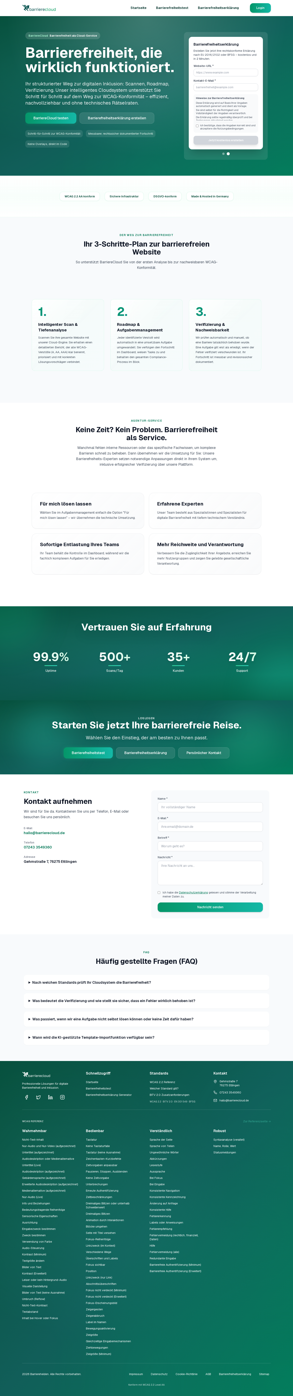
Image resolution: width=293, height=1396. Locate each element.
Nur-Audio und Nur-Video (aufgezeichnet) (49, 1146)
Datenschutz (159, 1374)
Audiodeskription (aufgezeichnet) (43, 1171)
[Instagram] (62, 1097)
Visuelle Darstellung (34, 1286)
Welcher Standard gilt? (164, 1088)
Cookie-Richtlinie (187, 1374)
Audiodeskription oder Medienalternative (48, 1159)
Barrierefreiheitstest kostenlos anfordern (226, 146)
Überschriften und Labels (102, 1258)
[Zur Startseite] (41, 8)
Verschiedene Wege (98, 1252)
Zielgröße (92, 1335)
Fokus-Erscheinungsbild (101, 1303)
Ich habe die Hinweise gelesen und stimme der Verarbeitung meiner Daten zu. (226, 131)
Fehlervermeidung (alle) (164, 1252)
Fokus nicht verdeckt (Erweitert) (106, 1296)
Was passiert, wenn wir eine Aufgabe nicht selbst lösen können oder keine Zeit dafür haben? (113, 1019)
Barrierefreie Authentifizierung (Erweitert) (175, 1271)
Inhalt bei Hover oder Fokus (40, 1318)
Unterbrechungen (97, 1184)
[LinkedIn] (50, 1097)
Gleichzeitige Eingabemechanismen (108, 1341)
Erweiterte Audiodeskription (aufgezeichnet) (50, 1184)
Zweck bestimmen (34, 1235)
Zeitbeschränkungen (99, 1197)
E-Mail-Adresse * (205, 84)
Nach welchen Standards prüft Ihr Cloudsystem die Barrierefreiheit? (91, 982)
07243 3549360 (38, 847)
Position (91, 1271)
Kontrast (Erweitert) (34, 1273)
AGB (208, 1374)
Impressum (136, 1374)
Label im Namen (96, 1322)
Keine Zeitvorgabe (97, 1178)
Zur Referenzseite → (257, 1121)
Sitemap (264, 1374)
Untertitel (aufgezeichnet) (38, 1152)
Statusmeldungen (224, 1152)
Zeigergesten (94, 1309)
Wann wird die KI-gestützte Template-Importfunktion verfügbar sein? (93, 1037)
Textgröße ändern (33, 1261)
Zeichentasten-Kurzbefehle (103, 1159)
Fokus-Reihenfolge (98, 1239)
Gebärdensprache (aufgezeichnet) (44, 1178)
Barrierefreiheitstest (172, 8)
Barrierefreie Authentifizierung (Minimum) (175, 1265)
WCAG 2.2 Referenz (162, 1082)
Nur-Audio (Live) (32, 1197)
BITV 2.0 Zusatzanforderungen (169, 1095)
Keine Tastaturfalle (98, 1146)
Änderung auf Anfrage (164, 1203)
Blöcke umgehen (96, 1226)
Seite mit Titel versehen (101, 1233)
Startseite (138, 8)
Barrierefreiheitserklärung (218, 8)
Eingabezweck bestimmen (39, 1229)
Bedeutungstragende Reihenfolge (43, 1210)
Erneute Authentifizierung (102, 1190)
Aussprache (157, 1171)
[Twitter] (38, 1097)
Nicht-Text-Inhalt (33, 1139)
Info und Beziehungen (36, 1203)
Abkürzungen (158, 1159)
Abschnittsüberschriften (101, 1284)
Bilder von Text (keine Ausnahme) (43, 1292)
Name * (163, 798)
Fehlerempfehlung (161, 1229)
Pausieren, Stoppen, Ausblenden (107, 1171)
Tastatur (91, 1139)
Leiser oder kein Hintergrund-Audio (44, 1280)
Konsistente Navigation (165, 1190)
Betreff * (163, 838)
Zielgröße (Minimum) (98, 1354)
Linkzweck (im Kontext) (100, 1245)
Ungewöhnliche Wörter (164, 1152)
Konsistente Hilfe (160, 1210)
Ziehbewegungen (97, 1347)
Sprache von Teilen (162, 1146)
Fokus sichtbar (95, 1265)
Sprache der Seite (161, 1139)
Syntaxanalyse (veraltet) (229, 1139)
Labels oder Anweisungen (166, 1222)
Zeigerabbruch (95, 1316)
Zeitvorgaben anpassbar (101, 1165)
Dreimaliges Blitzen (98, 1214)
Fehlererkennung (160, 1216)
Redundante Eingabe (163, 1258)
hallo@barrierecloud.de (44, 833)
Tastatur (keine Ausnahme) (103, 1152)
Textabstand (30, 1312)
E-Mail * (163, 818)
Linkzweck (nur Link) (99, 1277)
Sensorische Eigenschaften (40, 1216)
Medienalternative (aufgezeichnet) (44, 1190)
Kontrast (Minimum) (34, 1254)
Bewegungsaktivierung (100, 1328)
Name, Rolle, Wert (224, 1146)
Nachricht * (165, 857)
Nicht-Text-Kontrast (34, 1305)
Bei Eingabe (157, 1184)
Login (260, 8)
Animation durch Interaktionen (105, 1220)
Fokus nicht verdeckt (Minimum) (106, 1290)
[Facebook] (26, 1097)
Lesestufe (156, 1165)
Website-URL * (204, 70)
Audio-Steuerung (33, 1248)
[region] (226, 114)
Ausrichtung (29, 1222)
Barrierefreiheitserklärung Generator (109, 1095)
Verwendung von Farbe (37, 1241)
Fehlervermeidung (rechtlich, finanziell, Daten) (174, 1237)
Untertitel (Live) (31, 1165)
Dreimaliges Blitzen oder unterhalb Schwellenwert (108, 1205)
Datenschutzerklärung (193, 892)
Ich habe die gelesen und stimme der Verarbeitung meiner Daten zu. (209, 894)
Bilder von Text (31, 1267)
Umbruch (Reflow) (33, 1299)
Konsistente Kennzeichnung (168, 1197)
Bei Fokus (156, 1178)
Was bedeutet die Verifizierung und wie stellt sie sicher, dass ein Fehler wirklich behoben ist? (113, 1000)
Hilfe (152, 1245)
